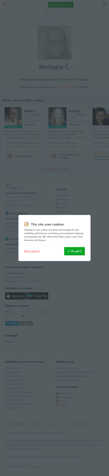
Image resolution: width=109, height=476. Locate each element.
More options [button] (32, 251)
